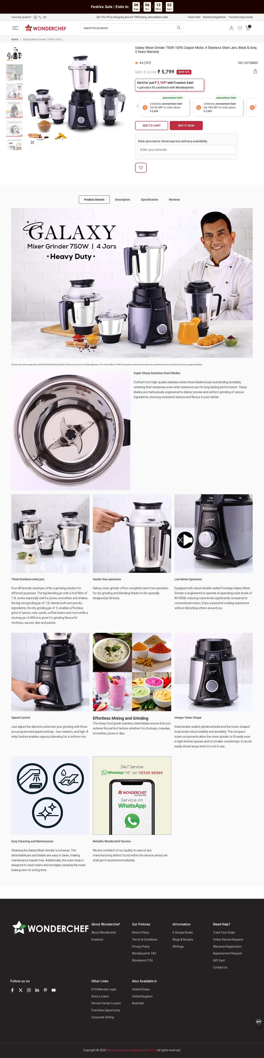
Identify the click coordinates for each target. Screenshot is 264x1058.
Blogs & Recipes (183, 939)
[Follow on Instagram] (29, 990)
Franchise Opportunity (241, 17)
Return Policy (140, 932)
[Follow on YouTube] (54, 990)
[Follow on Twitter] (21, 990)
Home (14, 39)
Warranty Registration (214, 17)
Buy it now (186, 125)
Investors (97, 939)
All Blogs (178, 946)
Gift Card (219, 960)
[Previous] (32, 98)
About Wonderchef (103, 932)
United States (141, 989)
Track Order (194, 17)
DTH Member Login (103, 989)
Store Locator (100, 996)
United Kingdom (142, 996)
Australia (138, 1003)
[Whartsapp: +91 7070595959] (36, 17)
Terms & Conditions (144, 939)
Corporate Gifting (102, 1017)
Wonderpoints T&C (144, 953)
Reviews (174, 199)
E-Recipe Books (183, 932)
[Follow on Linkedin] (37, 990)
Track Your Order (224, 932)
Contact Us (220, 967)
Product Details (94, 199)
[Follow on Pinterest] (45, 990)
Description (122, 199)
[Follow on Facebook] (12, 990)
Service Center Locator (106, 1003)
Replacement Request (227, 953)
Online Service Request (228, 939)
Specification (149, 199)
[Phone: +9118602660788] (40, 17)
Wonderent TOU (142, 960)
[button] (137, 63)
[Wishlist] (241, 28)
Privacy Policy (141, 946)
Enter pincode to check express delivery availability (172, 141)
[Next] (122, 98)
